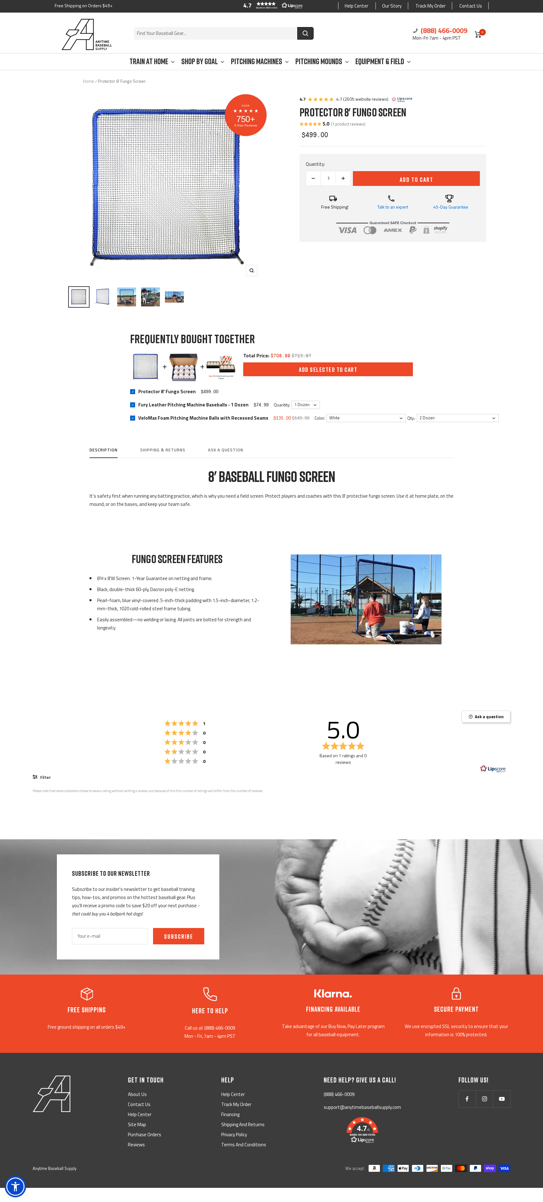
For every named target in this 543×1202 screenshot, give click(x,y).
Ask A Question (225, 450)
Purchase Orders (144, 1134)
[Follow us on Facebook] (467, 1099)
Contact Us (470, 5)
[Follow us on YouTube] (501, 1099)
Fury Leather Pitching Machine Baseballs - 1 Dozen (193, 404)
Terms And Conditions (243, 1144)
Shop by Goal (199, 61)
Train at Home (148, 61)
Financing (230, 1114)
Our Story (392, 5)
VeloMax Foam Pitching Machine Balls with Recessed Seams (203, 418)
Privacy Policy (234, 1134)
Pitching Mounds (318, 61)
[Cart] (478, 34)
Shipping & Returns (162, 450)
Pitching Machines (256, 61)
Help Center (356, 5)
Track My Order (430, 5)
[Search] (305, 33)
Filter (45, 777)
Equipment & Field (379, 61)
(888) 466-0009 (443, 30)
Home (88, 81)
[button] (271, 5)
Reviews (136, 1144)
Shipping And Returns (243, 1124)
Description (104, 450)
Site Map (137, 1124)
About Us (137, 1094)
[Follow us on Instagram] (484, 1099)
